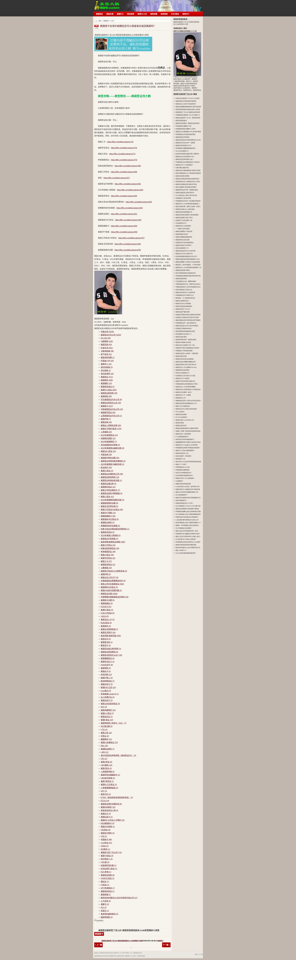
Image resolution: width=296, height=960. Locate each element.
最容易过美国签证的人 (182, 301)
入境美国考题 (107, 772)
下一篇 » (166, 945)
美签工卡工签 (199, 954)
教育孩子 (106, 645)
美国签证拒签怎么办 (111, 403)
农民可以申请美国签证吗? (184, 473)
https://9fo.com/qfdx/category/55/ (128, 250)
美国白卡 (106, 671)
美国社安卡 (107, 684)
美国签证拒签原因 (109, 652)
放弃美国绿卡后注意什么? (184, 334)
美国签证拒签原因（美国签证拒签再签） (188, 123)
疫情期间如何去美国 (110, 526)
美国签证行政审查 (109, 539)
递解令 (105, 904)
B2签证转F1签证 (109, 869)
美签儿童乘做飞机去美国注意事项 (186, 187)
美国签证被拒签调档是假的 (184, 306)
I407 (104, 707)
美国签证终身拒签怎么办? (184, 145)
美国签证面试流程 (181, 356)
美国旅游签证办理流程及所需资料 (186, 101)
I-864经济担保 (108, 778)
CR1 (104, 759)
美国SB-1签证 (108, 451)
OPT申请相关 (108, 888)
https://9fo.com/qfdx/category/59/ (124, 226)
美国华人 (106, 364)
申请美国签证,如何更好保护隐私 (185, 134)
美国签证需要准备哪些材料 (184, 237)
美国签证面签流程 (181, 278)
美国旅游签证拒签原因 (182, 370)
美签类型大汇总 (180, 459)
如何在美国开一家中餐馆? (184, 456)
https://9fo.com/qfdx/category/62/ (129, 208)
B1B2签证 (175, 14)
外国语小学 (107, 361)
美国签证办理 (109, 594)
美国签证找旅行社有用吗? (184, 245)
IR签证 (105, 736)
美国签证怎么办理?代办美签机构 (186, 104)
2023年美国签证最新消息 (112, 448)
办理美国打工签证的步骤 (183, 198)
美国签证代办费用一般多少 (184, 392)
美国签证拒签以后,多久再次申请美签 (187, 326)
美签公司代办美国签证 (112, 584)
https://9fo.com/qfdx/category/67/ (116, 178)
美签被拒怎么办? (181, 398)
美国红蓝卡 (107, 817)
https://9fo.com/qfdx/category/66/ (128, 184)
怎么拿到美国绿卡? (181, 495)
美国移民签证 (108, 487)
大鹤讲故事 (107, 351)
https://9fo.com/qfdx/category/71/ (122, 154)
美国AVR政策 (108, 827)
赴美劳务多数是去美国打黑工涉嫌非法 (187, 154)
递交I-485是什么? (181, 550)
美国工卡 (106, 561)
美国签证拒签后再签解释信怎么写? (186, 403)
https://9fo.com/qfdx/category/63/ (139, 202)
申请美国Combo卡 (110, 694)
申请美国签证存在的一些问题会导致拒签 (188, 201)
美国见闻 (106, 345)
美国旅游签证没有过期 (182, 240)
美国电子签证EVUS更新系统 (114, 571)
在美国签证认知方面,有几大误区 (185, 376)
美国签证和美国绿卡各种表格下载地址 (187, 509)
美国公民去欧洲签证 (110, 704)
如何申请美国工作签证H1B (184, 290)
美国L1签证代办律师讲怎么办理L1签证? (188, 536)
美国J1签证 (107, 555)
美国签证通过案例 (181, 337)
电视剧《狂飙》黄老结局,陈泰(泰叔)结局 (188, 431)
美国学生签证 (108, 558)
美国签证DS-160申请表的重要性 (186, 387)
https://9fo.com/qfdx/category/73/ (120, 142)
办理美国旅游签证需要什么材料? (186, 129)
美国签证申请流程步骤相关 (113, 461)
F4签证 (105, 885)
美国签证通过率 (108, 484)
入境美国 (106, 432)
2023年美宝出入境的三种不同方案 (186, 195)
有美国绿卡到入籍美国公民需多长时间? (188, 534)
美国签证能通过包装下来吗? (184, 217)
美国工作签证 (108, 545)
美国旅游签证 (108, 565)
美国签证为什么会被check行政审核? (187, 445)
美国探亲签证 (107, 891)
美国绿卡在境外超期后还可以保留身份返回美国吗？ (128, 26)
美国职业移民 (107, 522)
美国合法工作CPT (109, 577)
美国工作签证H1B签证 (112, 510)
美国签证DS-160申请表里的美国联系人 (188, 204)
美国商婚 (106, 895)
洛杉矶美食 (107, 367)
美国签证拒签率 (109, 393)
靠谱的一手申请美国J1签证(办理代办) (187, 525)
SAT (104, 791)
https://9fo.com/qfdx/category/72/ (124, 148)
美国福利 (106, 383)
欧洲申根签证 (107, 681)
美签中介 (185, 14)
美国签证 (99, 14)
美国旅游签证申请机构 (182, 137)
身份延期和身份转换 (110, 445)
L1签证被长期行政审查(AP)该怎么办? (187, 520)
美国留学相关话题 (110, 458)
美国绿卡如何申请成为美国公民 (185, 381)
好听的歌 (106, 675)
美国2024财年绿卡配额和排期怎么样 (187, 492)
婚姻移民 (106, 739)
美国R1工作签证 (109, 785)
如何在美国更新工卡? (182, 248)
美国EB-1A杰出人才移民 (113, 820)
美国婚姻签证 (107, 658)
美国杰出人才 (107, 620)
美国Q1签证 (107, 471)
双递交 (105, 911)
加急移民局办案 (108, 865)
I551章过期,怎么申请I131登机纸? (186, 539)
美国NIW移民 (108, 807)
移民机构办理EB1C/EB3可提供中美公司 (119, 898)
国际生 (105, 882)
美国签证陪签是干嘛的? (183, 270)
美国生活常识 (108, 632)
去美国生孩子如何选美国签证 (185, 242)
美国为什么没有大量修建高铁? (185, 450)
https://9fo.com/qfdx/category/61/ (124, 214)
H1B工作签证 (107, 613)
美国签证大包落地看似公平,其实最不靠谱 (188, 132)
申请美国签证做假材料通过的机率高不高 (188, 276)
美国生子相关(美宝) (111, 429)
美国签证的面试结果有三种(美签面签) (187, 215)
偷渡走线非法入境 (109, 810)
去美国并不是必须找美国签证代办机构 (187, 348)
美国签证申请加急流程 (111, 480)
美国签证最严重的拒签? (183, 312)
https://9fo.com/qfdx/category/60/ (128, 220)
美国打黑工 (107, 678)
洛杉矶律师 (107, 374)
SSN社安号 (107, 665)
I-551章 (105, 862)
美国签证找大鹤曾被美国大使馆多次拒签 (188, 170)
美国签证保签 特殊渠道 (111, 493)
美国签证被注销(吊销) (111, 649)
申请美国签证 (108, 552)
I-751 (104, 730)
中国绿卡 (106, 840)
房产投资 (106, 354)
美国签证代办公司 (111, 335)
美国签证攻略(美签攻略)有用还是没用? (187, 179)
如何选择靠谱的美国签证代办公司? (186, 256)
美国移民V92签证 (109, 587)
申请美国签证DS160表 (183, 467)
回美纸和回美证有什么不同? (184, 503)
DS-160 (106, 338)
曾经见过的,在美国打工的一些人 (185, 345)
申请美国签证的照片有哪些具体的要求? (188, 448)
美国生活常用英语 (109, 629)
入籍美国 (106, 568)
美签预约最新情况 (109, 914)
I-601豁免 (106, 765)
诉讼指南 (106, 370)
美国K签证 (107, 720)
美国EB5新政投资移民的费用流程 (186, 545)
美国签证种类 (107, 875)
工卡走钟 (106, 901)
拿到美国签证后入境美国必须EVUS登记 (188, 181)
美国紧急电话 (107, 387)
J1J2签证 (106, 843)
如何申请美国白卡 (181, 500)
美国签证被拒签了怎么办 (107, 4)
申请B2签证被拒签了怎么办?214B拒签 (187, 98)
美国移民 (107, 380)
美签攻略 (153, 14)
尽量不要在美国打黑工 (182, 168)
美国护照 (106, 419)
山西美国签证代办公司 (111, 416)
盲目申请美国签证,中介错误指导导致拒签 (188, 173)
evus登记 (106, 691)
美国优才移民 (107, 833)
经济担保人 (107, 859)
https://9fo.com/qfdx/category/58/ (124, 232)
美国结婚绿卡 (108, 516)
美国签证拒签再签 (110, 477)
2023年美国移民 (109, 442)
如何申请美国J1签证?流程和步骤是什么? (188, 522)
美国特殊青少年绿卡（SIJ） (113, 723)
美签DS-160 (142, 14)
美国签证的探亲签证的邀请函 (185, 359)
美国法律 (106, 422)
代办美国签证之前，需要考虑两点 (186, 281)
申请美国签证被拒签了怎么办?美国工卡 (188, 115)
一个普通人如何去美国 (182, 229)
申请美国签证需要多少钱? (184, 126)
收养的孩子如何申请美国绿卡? (185, 439)
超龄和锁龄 (107, 917)
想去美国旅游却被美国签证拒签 (185, 331)
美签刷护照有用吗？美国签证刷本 (186, 339)
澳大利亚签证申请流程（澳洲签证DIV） (118, 755)
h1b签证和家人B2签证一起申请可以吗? (188, 486)
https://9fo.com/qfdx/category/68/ (124, 172)
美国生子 (183, 83)
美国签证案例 (180, 423)
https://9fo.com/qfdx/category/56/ (128, 244)
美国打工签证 (109, 390)
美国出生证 (107, 717)
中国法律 (106, 455)
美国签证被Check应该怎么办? (185, 420)
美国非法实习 (107, 662)
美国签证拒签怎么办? (111, 655)
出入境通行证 (107, 697)
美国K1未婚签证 (109, 742)
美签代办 (106, 794)
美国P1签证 (107, 610)
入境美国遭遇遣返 (109, 788)
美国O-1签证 (107, 713)
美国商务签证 (107, 532)
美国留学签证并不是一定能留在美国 (187, 190)
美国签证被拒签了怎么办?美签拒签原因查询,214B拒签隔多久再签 (122, 941)
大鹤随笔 (107, 341)
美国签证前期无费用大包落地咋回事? (187, 428)
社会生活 (107, 348)
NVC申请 (106, 872)
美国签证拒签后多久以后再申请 (185, 292)
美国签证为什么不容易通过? (184, 165)
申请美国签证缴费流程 (182, 470)
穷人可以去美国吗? (181, 417)
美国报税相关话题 (109, 503)
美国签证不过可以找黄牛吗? (184, 254)
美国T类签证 (107, 781)
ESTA (105, 801)
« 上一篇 (98, 945)
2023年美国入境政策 (110, 535)
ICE (103, 907)
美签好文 (106, 639)
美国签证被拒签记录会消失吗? (185, 193)
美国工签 (106, 733)
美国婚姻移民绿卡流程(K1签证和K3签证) (188, 442)
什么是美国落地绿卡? (182, 437)
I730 (104, 836)
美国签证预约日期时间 (111, 804)
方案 (140, 953)
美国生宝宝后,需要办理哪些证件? (186, 362)
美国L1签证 (107, 497)
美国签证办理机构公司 (112, 474)
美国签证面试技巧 (181, 425)
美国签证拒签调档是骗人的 (184, 212)
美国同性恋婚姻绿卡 (110, 775)
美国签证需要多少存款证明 (184, 231)
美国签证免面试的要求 (182, 176)
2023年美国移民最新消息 (112, 500)
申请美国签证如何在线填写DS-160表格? (188, 542)
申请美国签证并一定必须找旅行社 (186, 323)
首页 (99, 21)
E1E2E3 (106, 607)
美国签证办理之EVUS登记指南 (185, 209)
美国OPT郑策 (108, 513)
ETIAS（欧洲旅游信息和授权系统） (117, 797)
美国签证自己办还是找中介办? (185, 156)
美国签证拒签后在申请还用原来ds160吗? (188, 140)
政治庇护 (106, 468)
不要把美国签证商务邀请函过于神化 (187, 384)
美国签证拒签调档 (181, 414)
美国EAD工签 (108, 687)
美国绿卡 (106, 21)
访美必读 (107, 332)
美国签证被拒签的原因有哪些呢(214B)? (188, 259)
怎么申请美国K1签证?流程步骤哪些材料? (188, 514)
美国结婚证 (107, 603)
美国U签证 (106, 762)
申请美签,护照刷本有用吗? (184, 328)
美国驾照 (106, 668)
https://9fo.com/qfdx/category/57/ (131, 238)
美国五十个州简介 (181, 464)
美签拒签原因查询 (181, 120)
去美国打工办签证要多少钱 (184, 220)
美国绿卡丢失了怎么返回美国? (185, 478)
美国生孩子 (107, 700)
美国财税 (106, 396)
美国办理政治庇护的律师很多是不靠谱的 (188, 320)
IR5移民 (105, 849)
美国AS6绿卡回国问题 (111, 590)
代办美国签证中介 (181, 223)
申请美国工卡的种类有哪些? (184, 351)
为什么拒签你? (180, 412)
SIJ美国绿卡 (179, 481)
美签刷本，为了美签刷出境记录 (185, 298)
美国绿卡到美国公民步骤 (183, 342)
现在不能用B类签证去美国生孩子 (186, 273)
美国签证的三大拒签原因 (183, 226)
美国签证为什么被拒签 (182, 378)
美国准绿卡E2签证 (110, 519)
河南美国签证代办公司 (112, 409)
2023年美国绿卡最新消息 (112, 464)
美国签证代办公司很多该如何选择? (186, 409)
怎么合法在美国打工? (182, 151)
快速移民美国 (108, 438)
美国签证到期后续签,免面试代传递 (186, 184)
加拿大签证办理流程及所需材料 (115, 529)
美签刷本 (106, 626)
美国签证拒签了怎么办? (183, 309)
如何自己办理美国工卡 (182, 373)
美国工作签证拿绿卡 (110, 490)
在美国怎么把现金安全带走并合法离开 (187, 317)
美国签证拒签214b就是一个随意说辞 (187, 353)
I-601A (105, 616)
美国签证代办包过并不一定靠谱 (185, 143)
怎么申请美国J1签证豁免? (184, 528)
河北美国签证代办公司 (111, 400)
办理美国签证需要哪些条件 (113, 581)
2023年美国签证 (109, 435)
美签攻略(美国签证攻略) (113, 542)
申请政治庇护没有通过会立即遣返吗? (187, 517)
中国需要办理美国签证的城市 (114, 597)
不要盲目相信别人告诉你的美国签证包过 (188, 287)
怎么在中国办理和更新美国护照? (186, 553)
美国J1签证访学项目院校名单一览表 (187, 531)
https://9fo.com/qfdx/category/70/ (124, 160)
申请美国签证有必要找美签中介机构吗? (188, 162)
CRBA (105, 846)
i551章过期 (107, 726)
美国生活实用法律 (109, 506)
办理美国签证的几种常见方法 (185, 295)
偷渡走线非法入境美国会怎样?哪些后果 (188, 489)
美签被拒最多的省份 (182, 234)
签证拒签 (130, 14)
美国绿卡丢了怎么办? (111, 852)
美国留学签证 (108, 413)
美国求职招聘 (107, 358)
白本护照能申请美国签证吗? (184, 475)
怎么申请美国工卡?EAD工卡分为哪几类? (188, 506)
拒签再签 (164, 14)
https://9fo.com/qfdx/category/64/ (124, 196)
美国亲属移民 (108, 710)
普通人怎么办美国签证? (183, 406)
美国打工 (120, 14)
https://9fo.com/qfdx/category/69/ (128, 166)
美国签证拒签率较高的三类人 (185, 159)
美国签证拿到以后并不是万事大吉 (186, 364)
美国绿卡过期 (107, 600)
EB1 (104, 746)
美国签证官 (107, 642)
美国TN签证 (107, 856)
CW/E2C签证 (107, 878)
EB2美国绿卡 (107, 823)
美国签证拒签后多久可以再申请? (186, 251)
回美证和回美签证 (110, 548)
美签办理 (109, 14)
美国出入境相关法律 (111, 425)
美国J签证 (106, 768)
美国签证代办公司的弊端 (183, 303)
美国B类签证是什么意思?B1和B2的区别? (188, 400)
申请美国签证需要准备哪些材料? (186, 148)
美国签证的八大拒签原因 (183, 434)
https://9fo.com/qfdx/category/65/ (130, 190)
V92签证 (105, 830)
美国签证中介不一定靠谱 (183, 395)
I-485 (104, 752)
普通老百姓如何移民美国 (183, 484)
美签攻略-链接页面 (111, 636)
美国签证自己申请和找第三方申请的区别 (188, 389)
